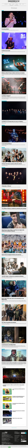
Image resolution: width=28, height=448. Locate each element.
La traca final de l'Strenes (7, 143)
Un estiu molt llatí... (5, 29)
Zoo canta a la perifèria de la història (9, 322)
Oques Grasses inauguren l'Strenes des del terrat (11, 254)
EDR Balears (11, 5)
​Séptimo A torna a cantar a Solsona (17, 418)
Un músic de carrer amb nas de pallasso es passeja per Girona (14, 362)
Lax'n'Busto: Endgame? (6, 95)
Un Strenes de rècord (6, 50)
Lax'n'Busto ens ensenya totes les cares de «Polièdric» (12, 121)
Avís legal (15, 440)
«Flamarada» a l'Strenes (6, 186)
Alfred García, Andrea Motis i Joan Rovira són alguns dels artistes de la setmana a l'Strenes (13, 231)
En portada (4, 367)
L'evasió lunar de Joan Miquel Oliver (9, 344)
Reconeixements (16, 438)
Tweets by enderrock (14, 427)
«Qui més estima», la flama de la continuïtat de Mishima (12, 276)
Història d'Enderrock (16, 437)
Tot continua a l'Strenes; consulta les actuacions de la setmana (14, 208)
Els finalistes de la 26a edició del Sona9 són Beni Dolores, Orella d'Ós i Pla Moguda (18, 396)
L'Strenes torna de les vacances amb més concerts (12, 163)
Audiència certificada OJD (17, 436)
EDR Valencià (16, 5)
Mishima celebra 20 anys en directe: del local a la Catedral (13, 72)
